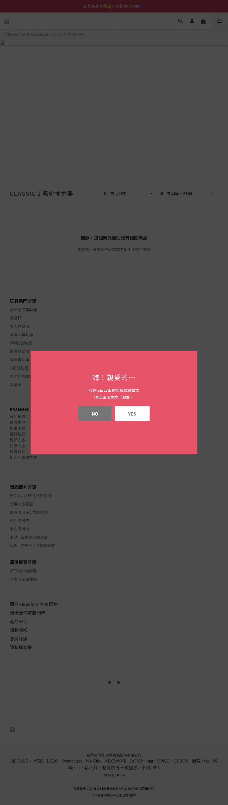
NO (95, 413)
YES (132, 413)
